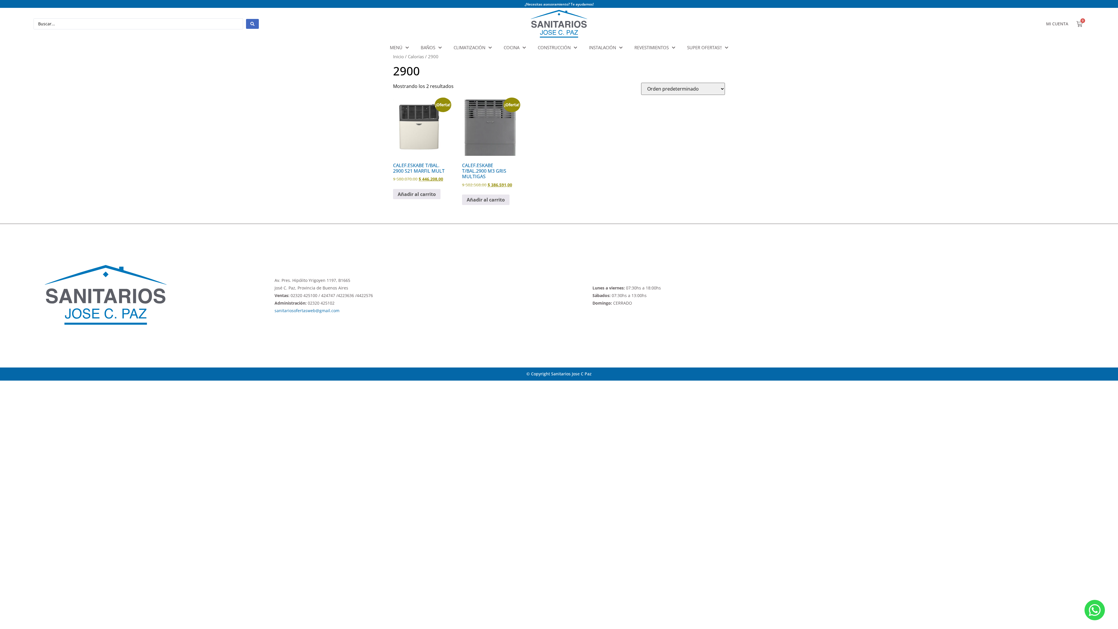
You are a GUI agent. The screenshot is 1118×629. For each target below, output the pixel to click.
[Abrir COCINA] (524, 47)
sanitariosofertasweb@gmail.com (307, 310)
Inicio (398, 56)
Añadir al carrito (417, 194)
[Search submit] (252, 24)
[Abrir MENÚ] (407, 47)
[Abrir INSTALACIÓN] (621, 47)
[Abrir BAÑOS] (440, 47)
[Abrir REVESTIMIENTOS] (673, 47)
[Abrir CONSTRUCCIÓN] (575, 47)
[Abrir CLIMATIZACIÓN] (490, 47)
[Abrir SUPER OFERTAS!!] (726, 47)
